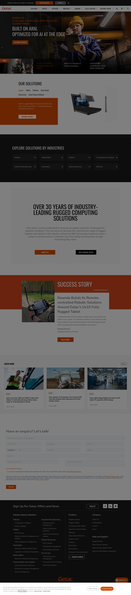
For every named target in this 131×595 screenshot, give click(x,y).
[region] (65, 589)
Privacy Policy (22, 591)
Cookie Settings (92, 588)
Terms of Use (38, 591)
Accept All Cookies (107, 588)
